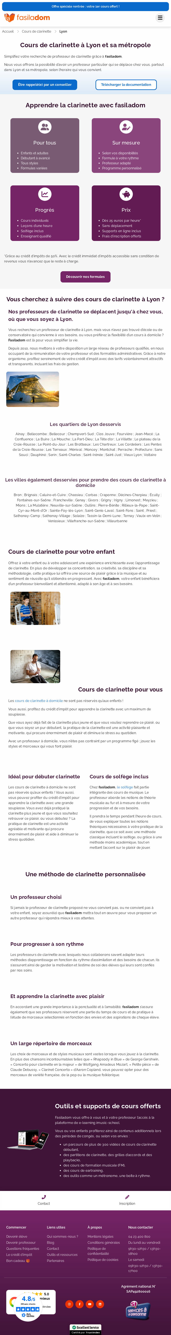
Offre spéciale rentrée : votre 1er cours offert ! (85, 6)
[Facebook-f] (79, 1304)
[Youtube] (90, 1304)
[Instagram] (69, 1304)
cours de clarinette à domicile (39, 701)
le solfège (125, 787)
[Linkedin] (100, 1304)
